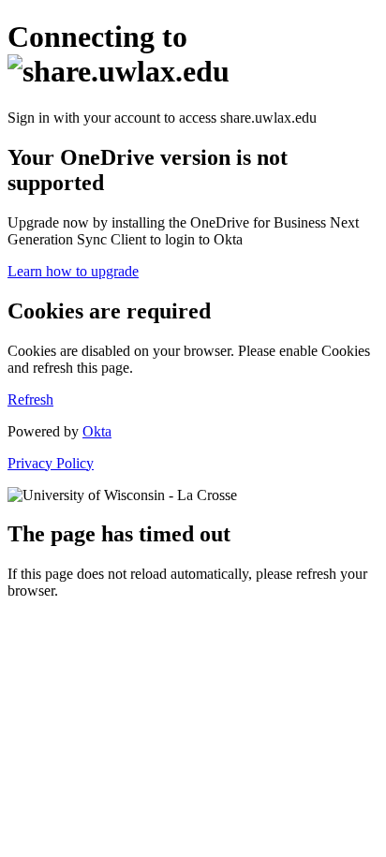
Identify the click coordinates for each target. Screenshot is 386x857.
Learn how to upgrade (73, 271)
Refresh (30, 399)
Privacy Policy (50, 463)
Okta (96, 431)
